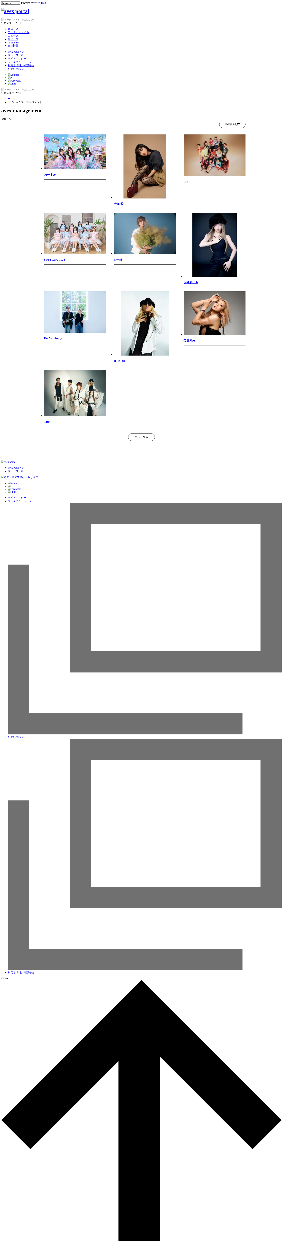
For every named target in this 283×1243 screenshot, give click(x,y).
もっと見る (141, 437)
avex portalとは (16, 51)
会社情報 (13, 45)
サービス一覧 (16, 55)
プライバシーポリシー (21, 62)
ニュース (13, 35)
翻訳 (43, 2)
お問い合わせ (16, 68)
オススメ (13, 29)
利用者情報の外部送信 (21, 65)
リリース (13, 39)
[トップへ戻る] (141, 1240)
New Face (13, 42)
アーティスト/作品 (18, 32)
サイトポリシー (17, 58)
